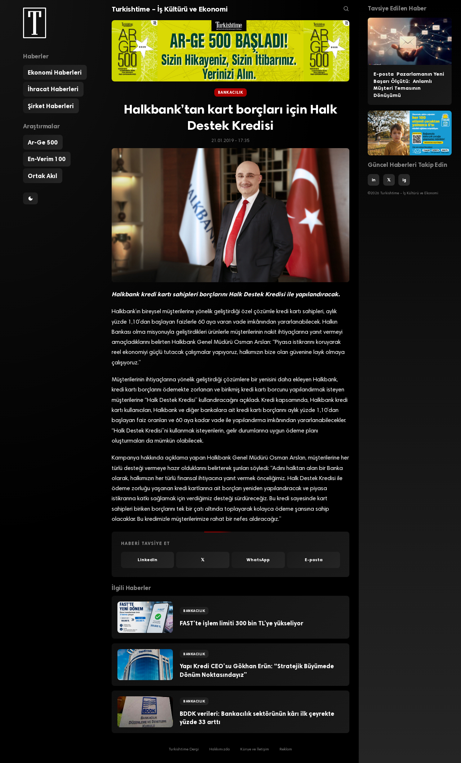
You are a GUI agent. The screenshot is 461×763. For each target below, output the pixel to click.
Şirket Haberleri (51, 106)
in (373, 179)
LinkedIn (147, 559)
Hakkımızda (219, 749)
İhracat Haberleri (53, 89)
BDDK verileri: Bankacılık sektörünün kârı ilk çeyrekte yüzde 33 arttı (257, 718)
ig (404, 179)
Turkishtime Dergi (184, 749)
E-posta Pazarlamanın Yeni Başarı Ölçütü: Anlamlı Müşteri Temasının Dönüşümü (408, 84)
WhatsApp (258, 559)
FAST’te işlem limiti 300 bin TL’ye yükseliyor (241, 623)
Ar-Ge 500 (43, 142)
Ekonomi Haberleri (55, 72)
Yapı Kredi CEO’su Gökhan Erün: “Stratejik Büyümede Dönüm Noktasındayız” (257, 670)
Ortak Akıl (42, 175)
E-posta (314, 559)
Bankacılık (230, 92)
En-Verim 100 (47, 159)
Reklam (285, 749)
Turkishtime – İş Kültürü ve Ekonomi (169, 9)
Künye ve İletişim (254, 749)
